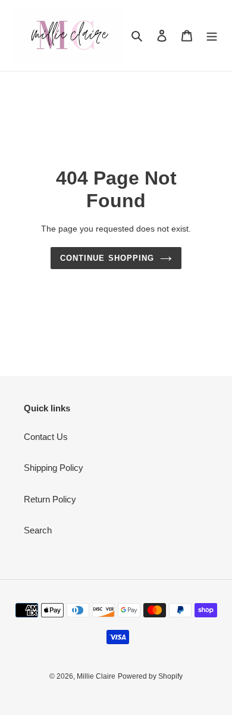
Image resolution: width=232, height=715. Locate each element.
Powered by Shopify (150, 676)
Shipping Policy (53, 468)
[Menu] (211, 35)
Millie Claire (96, 676)
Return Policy (50, 499)
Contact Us (46, 437)
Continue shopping (107, 258)
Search (38, 530)
